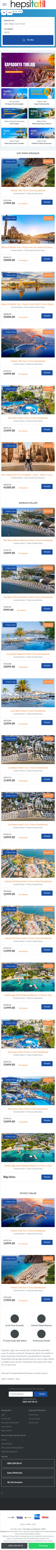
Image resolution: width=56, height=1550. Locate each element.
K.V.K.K (4, 1440)
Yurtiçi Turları (33, 1415)
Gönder (42, 1394)
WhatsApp (43, 1546)
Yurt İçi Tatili (5, 1419)
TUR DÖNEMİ (8, 29)
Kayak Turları (33, 1423)
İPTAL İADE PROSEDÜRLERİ (12, 1448)
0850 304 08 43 (15, 1546)
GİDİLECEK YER (9, 20)
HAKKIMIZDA (6, 1444)
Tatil (2, 1415)
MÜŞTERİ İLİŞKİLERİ (9, 1452)
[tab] (3, 13)
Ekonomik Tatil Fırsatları (10, 1423)
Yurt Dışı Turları (34, 1419)
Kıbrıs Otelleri (6, 1427)
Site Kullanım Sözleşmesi (31, 1529)
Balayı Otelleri (6, 1431)
